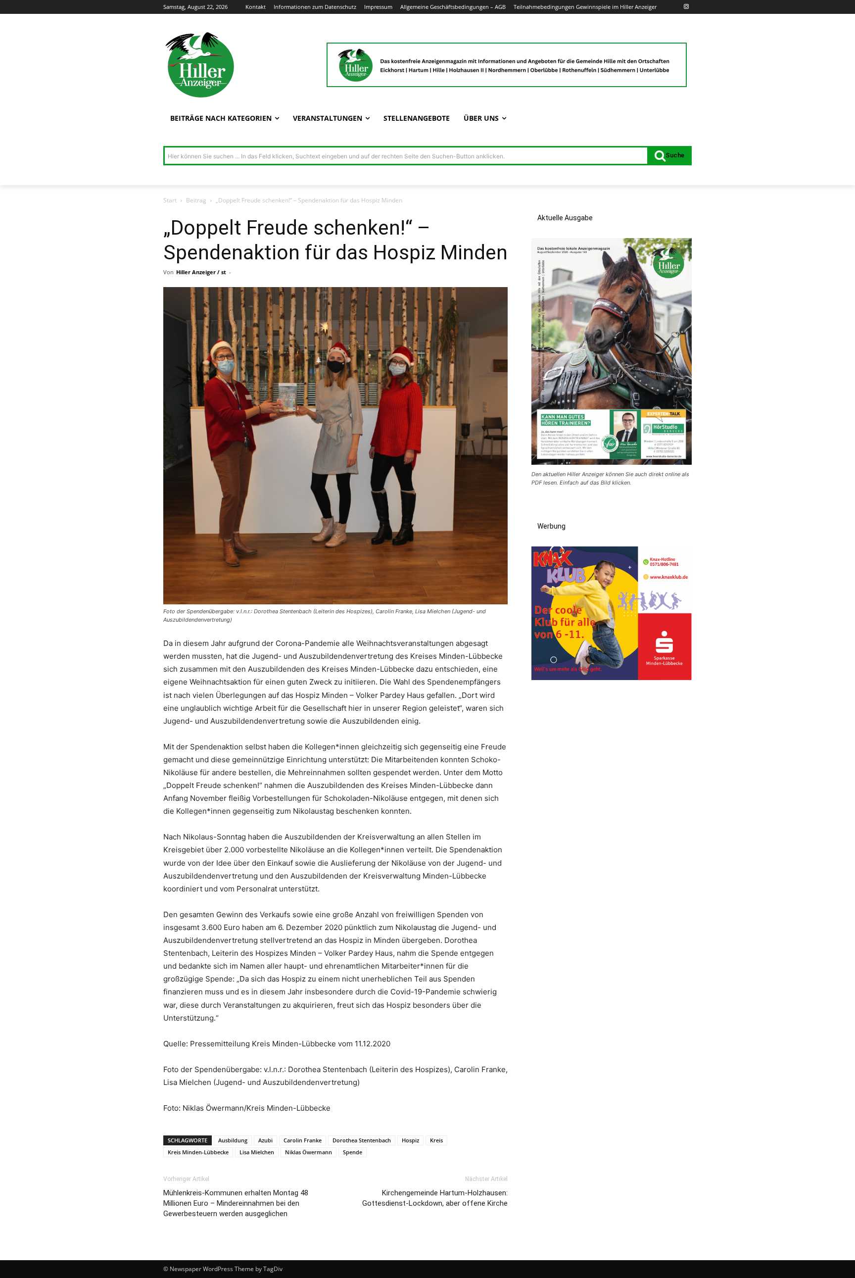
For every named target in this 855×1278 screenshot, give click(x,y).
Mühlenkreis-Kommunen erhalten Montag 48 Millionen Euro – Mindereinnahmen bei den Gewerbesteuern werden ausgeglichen (235, 1203)
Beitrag (196, 200)
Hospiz (410, 1140)
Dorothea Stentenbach (361, 1140)
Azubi (265, 1140)
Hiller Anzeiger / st (201, 272)
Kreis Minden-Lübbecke (198, 1152)
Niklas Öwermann (308, 1152)
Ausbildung (232, 1140)
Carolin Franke (303, 1140)
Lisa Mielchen (256, 1152)
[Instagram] (686, 7)
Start (170, 200)
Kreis (436, 1140)
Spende (352, 1152)
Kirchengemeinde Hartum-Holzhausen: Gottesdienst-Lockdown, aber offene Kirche (435, 1198)
